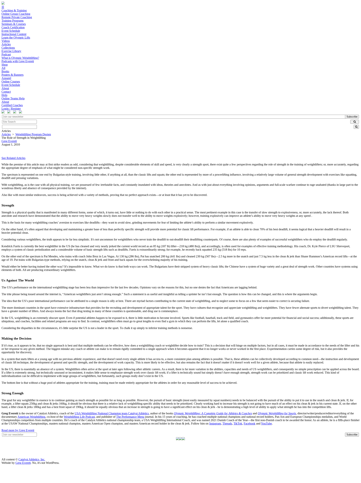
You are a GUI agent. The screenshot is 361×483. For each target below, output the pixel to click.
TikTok (238, 423)
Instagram (215, 423)
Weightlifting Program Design (33, 134)
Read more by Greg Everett (18, 430)
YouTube (266, 423)
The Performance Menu (130, 416)
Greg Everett (23, 462)
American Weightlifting (31, 416)
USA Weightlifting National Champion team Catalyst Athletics (112, 413)
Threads (227, 423)
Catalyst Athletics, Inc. (31, 459)
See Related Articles (13, 158)
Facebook (249, 423)
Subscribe (352, 116)
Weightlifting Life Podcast (79, 416)
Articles (6, 134)
